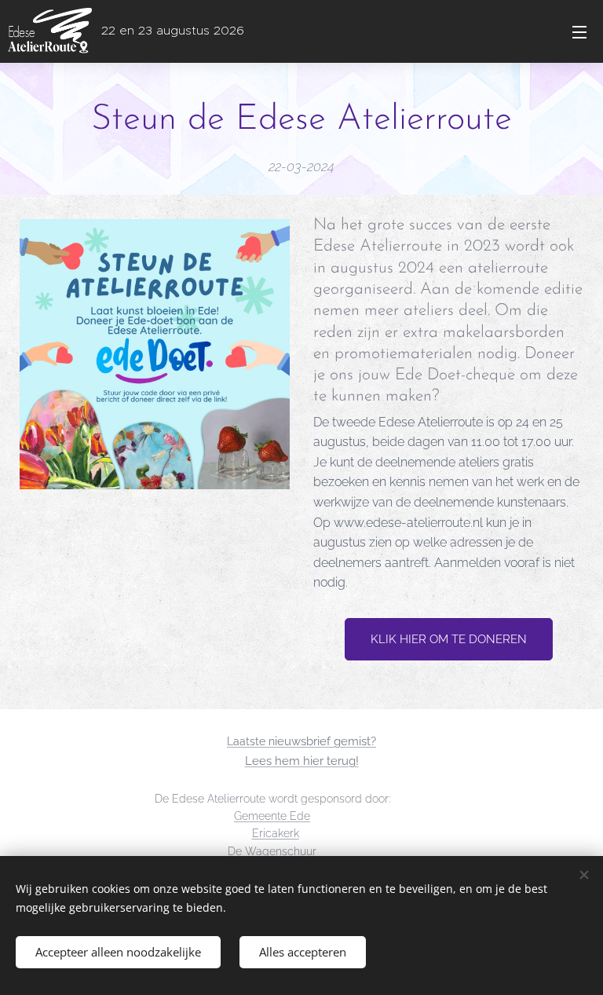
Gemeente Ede (272, 816)
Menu (579, 31)
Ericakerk (275, 833)
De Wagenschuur (272, 851)
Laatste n (251, 741)
